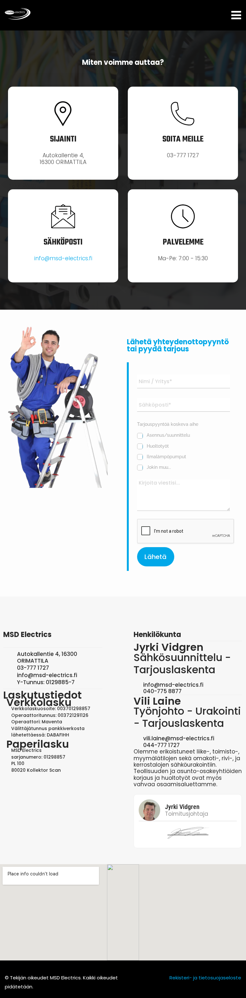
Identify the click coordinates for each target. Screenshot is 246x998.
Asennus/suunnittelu (168, 435)
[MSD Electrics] (17, 14)
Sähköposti (63, 242)
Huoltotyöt (158, 446)
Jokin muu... (159, 467)
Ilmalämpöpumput (166, 456)
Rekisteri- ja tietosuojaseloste (205, 977)
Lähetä (155, 556)
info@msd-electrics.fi (63, 258)
